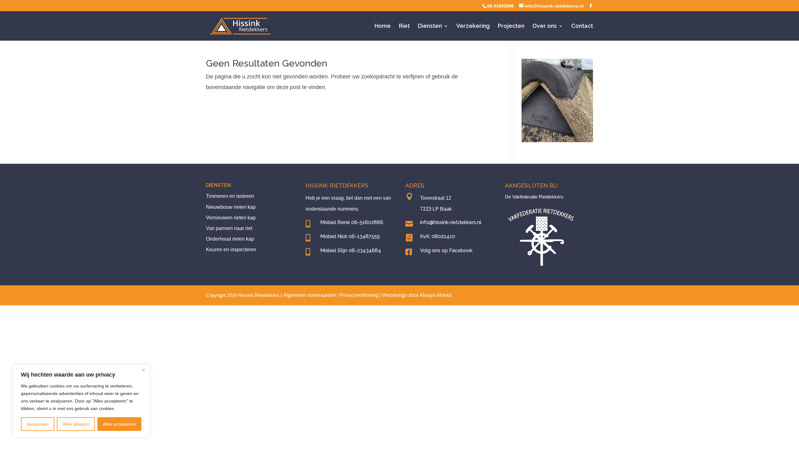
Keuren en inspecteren (231, 249)
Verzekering (473, 26)
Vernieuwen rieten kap (231, 217)
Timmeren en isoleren (230, 196)
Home (383, 26)
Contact (582, 26)
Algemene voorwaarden (309, 295)
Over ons (544, 26)
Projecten (511, 26)
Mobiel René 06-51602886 (351, 222)
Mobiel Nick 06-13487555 (350, 236)
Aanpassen (38, 424)
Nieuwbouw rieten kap (231, 207)
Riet (404, 26)
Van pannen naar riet (229, 228)
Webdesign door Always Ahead (416, 295)
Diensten (430, 26)
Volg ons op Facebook (446, 250)
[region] (81, 401)
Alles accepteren (119, 424)
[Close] (143, 369)
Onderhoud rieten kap (230, 239)
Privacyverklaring (359, 295)
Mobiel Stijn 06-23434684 (350, 250)
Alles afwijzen (76, 424)
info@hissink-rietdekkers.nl (450, 222)
